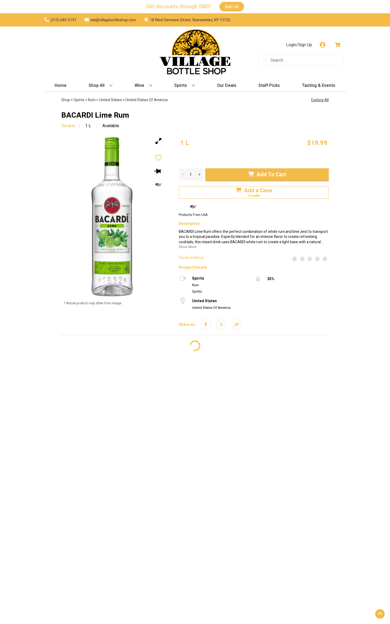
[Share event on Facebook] (206, 324)
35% (270, 278)
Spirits (79, 100)
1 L (88, 126)
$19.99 (317, 143)
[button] (237, 324)
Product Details (193, 267)
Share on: (187, 324)
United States (111, 100)
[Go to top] (380, 614)
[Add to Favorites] (158, 159)
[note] (184, 143)
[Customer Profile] (322, 45)
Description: (190, 223)
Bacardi (68, 126)
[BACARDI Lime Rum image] (112, 216)
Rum (92, 100)
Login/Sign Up (299, 45)
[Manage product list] (158, 171)
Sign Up (232, 6)
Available (110, 126)
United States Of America (146, 100)
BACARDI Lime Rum (95, 115)
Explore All (320, 100)
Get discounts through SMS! (178, 6)
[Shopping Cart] (338, 45)
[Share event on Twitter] (221, 324)
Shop (66, 100)
